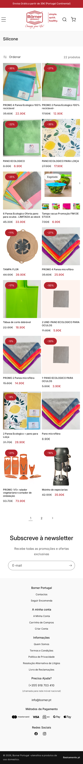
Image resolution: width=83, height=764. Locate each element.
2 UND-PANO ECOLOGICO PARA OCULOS (61, 324)
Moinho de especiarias (54, 489)
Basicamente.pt (71, 757)
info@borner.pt (41, 700)
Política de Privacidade (41, 656)
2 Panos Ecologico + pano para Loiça (20, 435)
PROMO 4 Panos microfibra (58, 269)
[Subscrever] (70, 565)
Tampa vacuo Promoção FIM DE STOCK (60, 215)
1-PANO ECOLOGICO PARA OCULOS (57, 379)
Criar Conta (41, 628)
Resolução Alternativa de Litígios (41, 663)
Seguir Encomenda (41, 600)
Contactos (41, 594)
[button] (64, 19)
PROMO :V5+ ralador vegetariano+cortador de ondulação (17, 492)
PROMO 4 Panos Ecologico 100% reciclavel (22, 107)
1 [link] (30, 518)
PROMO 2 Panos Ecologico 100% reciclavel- (61, 107)
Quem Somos (41, 644)
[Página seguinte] (52, 518)
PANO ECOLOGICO (14, 161)
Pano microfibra (51, 433)
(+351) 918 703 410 (41, 685)
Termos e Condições (41, 650)
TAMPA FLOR (11, 269)
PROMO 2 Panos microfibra (18, 377)
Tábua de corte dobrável (17, 322)
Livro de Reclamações (41, 669)
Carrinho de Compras (41, 622)
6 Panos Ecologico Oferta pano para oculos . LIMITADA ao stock (21, 215)
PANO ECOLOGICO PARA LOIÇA (60, 161)
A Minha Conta (41, 616)
